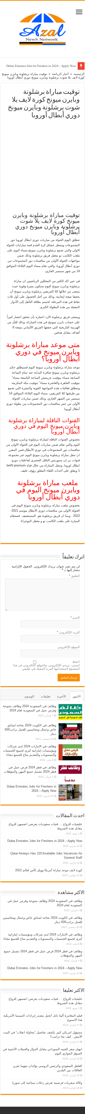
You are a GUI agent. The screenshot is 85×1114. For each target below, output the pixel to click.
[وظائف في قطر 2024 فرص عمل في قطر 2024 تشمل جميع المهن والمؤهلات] (70, 773)
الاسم (75, 617)
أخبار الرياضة (60, 74)
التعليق (74, 576)
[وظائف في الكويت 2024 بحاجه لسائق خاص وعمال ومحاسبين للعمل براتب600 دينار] (70, 731)
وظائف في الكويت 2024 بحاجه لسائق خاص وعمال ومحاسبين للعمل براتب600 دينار (30, 729)
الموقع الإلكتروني (69, 647)
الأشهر (76, 696)
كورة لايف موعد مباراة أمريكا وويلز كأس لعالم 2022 (48, 870)
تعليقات (46, 696)
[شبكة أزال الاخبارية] (42, 28)
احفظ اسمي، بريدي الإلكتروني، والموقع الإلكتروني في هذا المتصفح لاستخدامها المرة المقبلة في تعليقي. (46, 665)
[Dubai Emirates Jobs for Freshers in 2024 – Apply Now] (70, 792)
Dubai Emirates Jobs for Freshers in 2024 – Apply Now (41, 66)
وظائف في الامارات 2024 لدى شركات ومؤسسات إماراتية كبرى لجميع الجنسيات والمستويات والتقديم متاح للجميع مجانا (29, 750)
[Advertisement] (42, 163)
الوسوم (29, 696)
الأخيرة (61, 696)
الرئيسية (79, 74)
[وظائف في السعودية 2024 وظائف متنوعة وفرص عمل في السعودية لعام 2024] (70, 712)
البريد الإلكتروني (68, 632)
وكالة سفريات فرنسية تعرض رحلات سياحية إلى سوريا (47, 1082)
